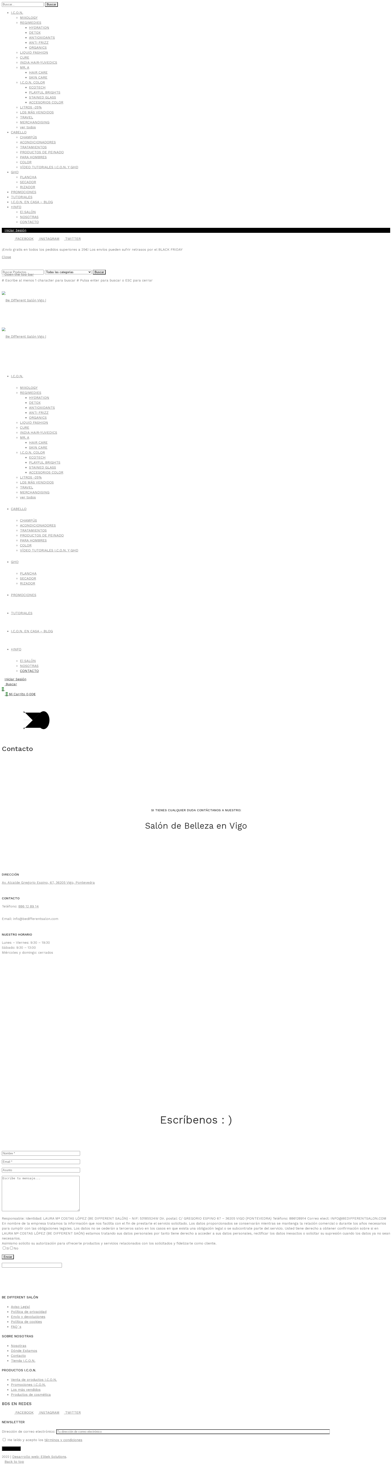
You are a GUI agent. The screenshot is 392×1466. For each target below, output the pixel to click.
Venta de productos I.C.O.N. (34, 1380)
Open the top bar (19, 274)
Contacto (18, 1356)
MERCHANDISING (34, 122)
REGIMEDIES (30, 23)
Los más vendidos (26, 1390)
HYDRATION (39, 28)
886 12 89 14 (28, 906)
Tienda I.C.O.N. (23, 1361)
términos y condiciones (63, 1440)
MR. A (24, 67)
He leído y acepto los (44, 1440)
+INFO (16, 207)
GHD (15, 172)
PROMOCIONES (23, 192)
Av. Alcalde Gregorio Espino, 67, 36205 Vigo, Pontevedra (48, 883)
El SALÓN (28, 212)
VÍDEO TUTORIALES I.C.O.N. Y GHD (49, 167)
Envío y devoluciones (28, 1317)
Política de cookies (26, 1322)
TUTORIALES (21, 197)
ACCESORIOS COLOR (46, 102)
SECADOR (28, 182)
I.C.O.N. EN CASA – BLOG (32, 202)
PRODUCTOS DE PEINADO (42, 152)
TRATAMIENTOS (33, 147)
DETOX (35, 33)
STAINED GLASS (42, 97)
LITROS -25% (31, 107)
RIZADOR (27, 187)
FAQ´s (16, 1327)
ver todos (28, 127)
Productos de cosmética (31, 1395)
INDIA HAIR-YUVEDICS (38, 62)
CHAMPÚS (28, 137)
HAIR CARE (38, 72)
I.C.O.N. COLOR (32, 82)
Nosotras (18, 1346)
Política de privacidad (29, 1312)
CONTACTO (29, 222)
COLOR (26, 162)
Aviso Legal (20, 1307)
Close (6, 257)
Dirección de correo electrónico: (29, 1432)
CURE (24, 57)
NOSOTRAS (29, 217)
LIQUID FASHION (34, 53)
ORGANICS (38, 48)
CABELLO (19, 132)
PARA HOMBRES (33, 157)
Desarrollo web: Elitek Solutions (39, 1457)
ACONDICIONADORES (38, 142)
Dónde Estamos (24, 1351)
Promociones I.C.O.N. (28, 1385)
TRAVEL (26, 117)
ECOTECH (37, 87)
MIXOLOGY (29, 18)
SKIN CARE (38, 77)
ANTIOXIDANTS (42, 38)
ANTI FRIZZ (39, 43)
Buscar (51, 4)
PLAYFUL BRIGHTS (44, 92)
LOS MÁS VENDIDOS (37, 112)
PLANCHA (28, 177)
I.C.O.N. (17, 13)
